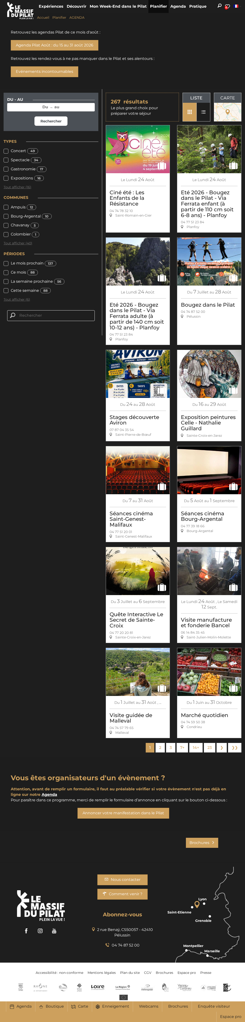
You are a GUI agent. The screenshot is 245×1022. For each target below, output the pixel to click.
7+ (182, 747)
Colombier (23, 234)
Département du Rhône (40, 987)
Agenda (24, 1006)
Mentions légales (102, 973)
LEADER (227, 987)
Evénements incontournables (44, 71)
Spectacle (24, 160)
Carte (83, 1006)
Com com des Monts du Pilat (20, 987)
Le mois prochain (32, 263)
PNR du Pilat (165, 987)
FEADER (208, 987)
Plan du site (130, 973)
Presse (205, 973)
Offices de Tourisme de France (79, 987)
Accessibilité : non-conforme (59, 973)
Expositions (26, 178)
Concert (23, 151)
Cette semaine (29, 290)
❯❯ (235, 747)
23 (209, 747)
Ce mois (23, 272)
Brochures (178, 1006)
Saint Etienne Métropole (147, 987)
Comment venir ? (125, 894)
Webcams (148, 1006)
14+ (196, 747)
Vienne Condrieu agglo (185, 987)
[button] (51, 6)
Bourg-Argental (30, 216)
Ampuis (22, 207)
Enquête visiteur (214, 1006)
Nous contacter (125, 879)
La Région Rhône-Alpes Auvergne (122, 987)
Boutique (55, 1006)
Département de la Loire (97, 987)
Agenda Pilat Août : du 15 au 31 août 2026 (54, 45)
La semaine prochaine (36, 281)
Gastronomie (27, 169)
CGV (147, 973)
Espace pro (230, 1016)
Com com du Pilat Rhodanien (63, 987)
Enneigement (115, 1006)
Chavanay (23, 225)
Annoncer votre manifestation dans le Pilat (123, 813)
